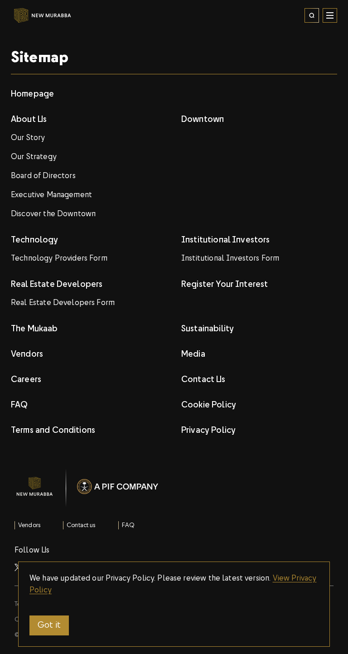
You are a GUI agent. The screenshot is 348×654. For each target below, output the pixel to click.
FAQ (128, 525)
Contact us (81, 525)
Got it (49, 625)
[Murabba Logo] (27, 15)
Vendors (29, 525)
